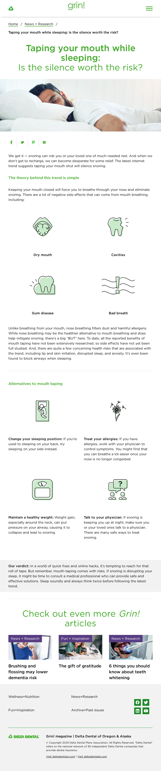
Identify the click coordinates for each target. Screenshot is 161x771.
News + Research (39, 24)
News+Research (84, 696)
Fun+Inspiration (21, 710)
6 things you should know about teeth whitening (129, 671)
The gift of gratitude (80, 665)
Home (13, 24)
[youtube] (146, 710)
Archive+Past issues (87, 710)
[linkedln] (137, 710)
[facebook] (11, 142)
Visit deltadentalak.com (92, 756)
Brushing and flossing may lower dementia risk (28, 671)
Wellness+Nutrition (23, 696)
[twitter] (22, 142)
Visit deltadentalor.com (60, 756)
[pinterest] (33, 142)
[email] (44, 142)
